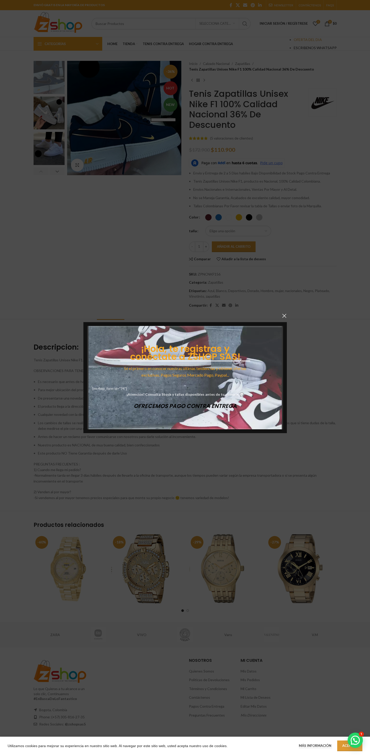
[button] (355, 740)
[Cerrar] (284, 315)
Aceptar (349, 746)
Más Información (315, 746)
